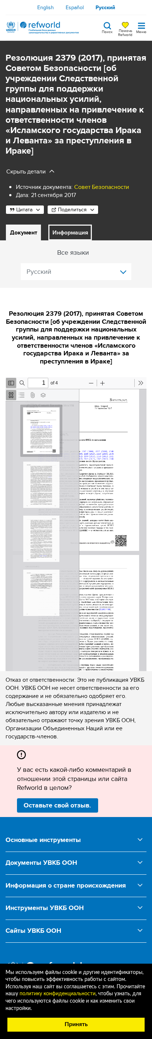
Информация (70, 232)
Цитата (24, 209)
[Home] (42, 27)
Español (75, 7)
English (45, 7)
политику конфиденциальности (58, 993)
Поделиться (72, 209)
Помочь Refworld (125, 32)
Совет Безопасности (101, 187)
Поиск (107, 31)
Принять (76, 1024)
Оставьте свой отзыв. (57, 805)
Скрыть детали (26, 171)
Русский (105, 7)
